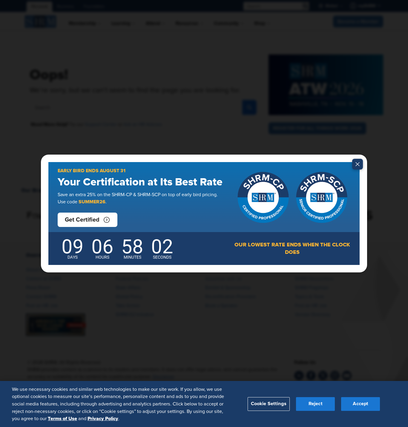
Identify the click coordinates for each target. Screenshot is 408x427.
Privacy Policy (103, 418)
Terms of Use (62, 418)
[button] (87, 220)
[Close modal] (357, 164)
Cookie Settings (268, 403)
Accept (360, 403)
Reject (316, 403)
